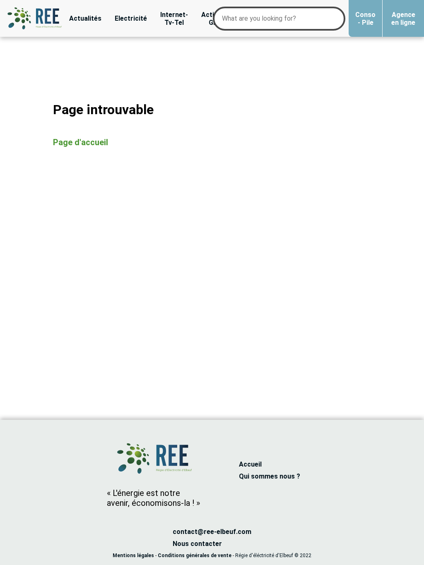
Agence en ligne (403, 18)
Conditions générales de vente (194, 555)
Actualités (85, 18)
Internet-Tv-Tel (174, 18)
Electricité (131, 18)
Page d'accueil (80, 142)
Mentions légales (133, 555)
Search (333, 13)
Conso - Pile (365, 18)
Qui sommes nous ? (269, 476)
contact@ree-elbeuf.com (212, 532)
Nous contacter (197, 544)
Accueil (250, 464)
